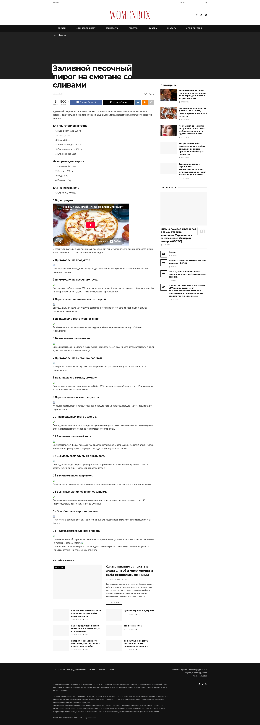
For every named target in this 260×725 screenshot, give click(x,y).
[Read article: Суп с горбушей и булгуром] (114, 615)
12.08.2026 (129, 649)
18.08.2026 (129, 629)
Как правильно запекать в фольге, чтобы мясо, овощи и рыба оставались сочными (129, 571)
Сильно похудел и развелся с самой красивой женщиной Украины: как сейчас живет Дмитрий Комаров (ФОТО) (178, 235)
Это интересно (194, 28)
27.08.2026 (111, 579)
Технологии (112, 28)
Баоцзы (172, 252)
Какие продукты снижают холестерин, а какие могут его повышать (85, 628)
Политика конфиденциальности (73, 670)
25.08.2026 (129, 614)
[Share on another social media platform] (151, 102)
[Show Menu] (54, 15)
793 (86, 634)
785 (86, 619)
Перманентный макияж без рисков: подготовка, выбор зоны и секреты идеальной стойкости (192, 130)
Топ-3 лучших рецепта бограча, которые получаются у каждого (136, 643)
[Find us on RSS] (206, 15)
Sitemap (92, 670)
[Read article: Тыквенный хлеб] (114, 630)
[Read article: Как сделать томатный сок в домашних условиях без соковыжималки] (61, 615)
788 (138, 614)
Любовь (153, 28)
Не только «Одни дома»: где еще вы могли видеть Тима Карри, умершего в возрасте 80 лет (192, 94)
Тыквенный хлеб (133, 626)
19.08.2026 (76, 634)
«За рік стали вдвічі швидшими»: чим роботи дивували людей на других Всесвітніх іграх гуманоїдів (192, 148)
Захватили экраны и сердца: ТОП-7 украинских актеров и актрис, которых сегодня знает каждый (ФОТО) (192, 169)
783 (125, 579)
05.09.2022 (58, 94)
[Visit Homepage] (130, 15)
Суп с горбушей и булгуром (139, 610)
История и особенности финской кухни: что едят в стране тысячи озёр (85, 643)
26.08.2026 (76, 619)
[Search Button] (205, 2)
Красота (171, 28)
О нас (55, 670)
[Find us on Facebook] (196, 15)
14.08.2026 (76, 649)
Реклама (56, 2)
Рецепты (133, 28)
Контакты (111, 670)
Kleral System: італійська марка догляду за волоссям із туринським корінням (187, 274)
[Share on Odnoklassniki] (145, 102)
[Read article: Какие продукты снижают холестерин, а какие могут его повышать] (61, 630)
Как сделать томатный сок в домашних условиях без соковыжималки (86, 613)
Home (55, 35)
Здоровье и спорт (86, 28)
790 (138, 649)
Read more (115, 602)
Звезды (62, 28)
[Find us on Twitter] (201, 15)
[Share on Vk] (138, 102)
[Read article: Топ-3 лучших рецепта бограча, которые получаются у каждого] (114, 645)
